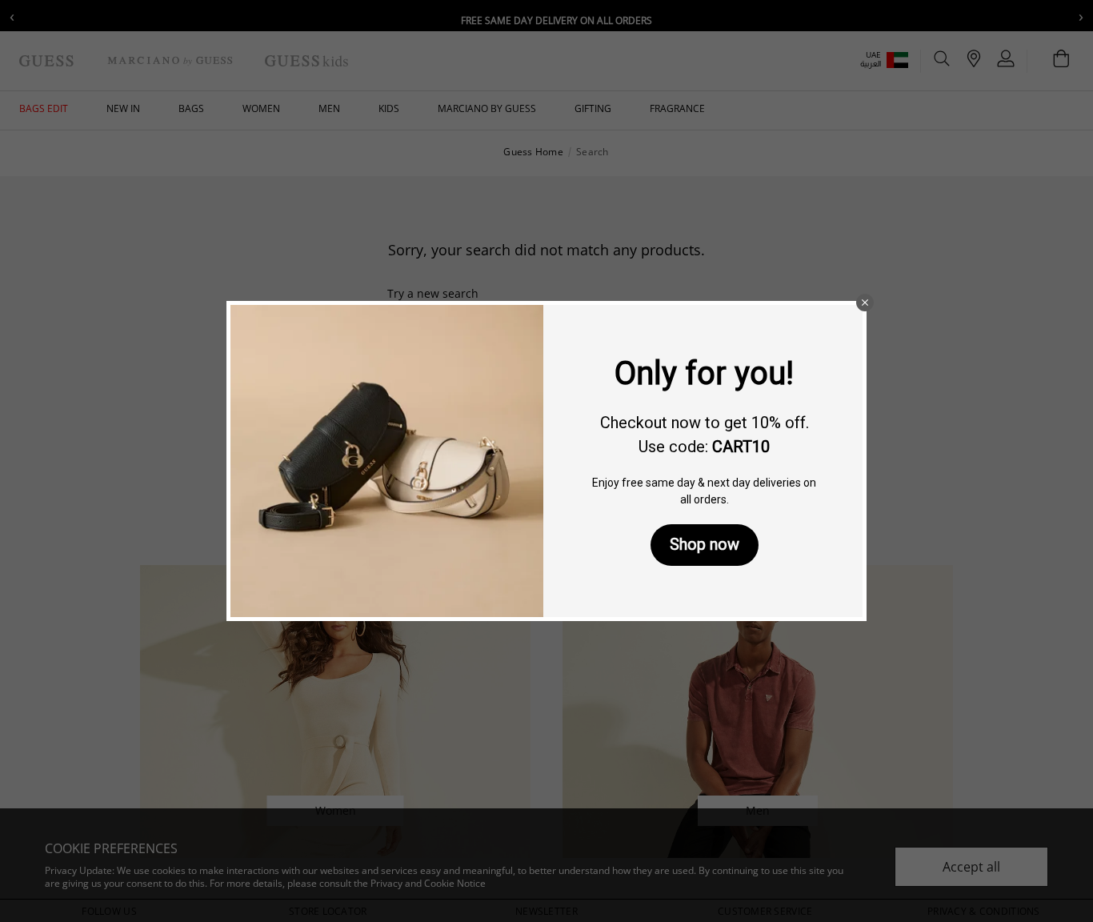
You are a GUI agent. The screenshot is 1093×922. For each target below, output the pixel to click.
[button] (865, 302)
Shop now (704, 544)
